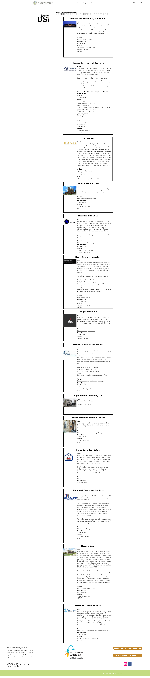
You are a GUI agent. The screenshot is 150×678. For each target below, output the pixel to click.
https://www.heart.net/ (84, 297)
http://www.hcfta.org (83, 529)
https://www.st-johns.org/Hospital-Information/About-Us (93, 631)
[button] (86, 3)
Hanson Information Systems (85, 39)
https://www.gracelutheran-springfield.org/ (90, 433)
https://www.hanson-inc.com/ (86, 123)
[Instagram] (125, 664)
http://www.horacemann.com (86, 588)
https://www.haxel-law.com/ (85, 171)
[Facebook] (130, 664)
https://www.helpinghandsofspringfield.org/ (90, 381)
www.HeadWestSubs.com (85, 193)
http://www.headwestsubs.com (86, 198)
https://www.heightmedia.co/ (86, 331)
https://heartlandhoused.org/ (86, 243)
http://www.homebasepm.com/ (87, 479)
